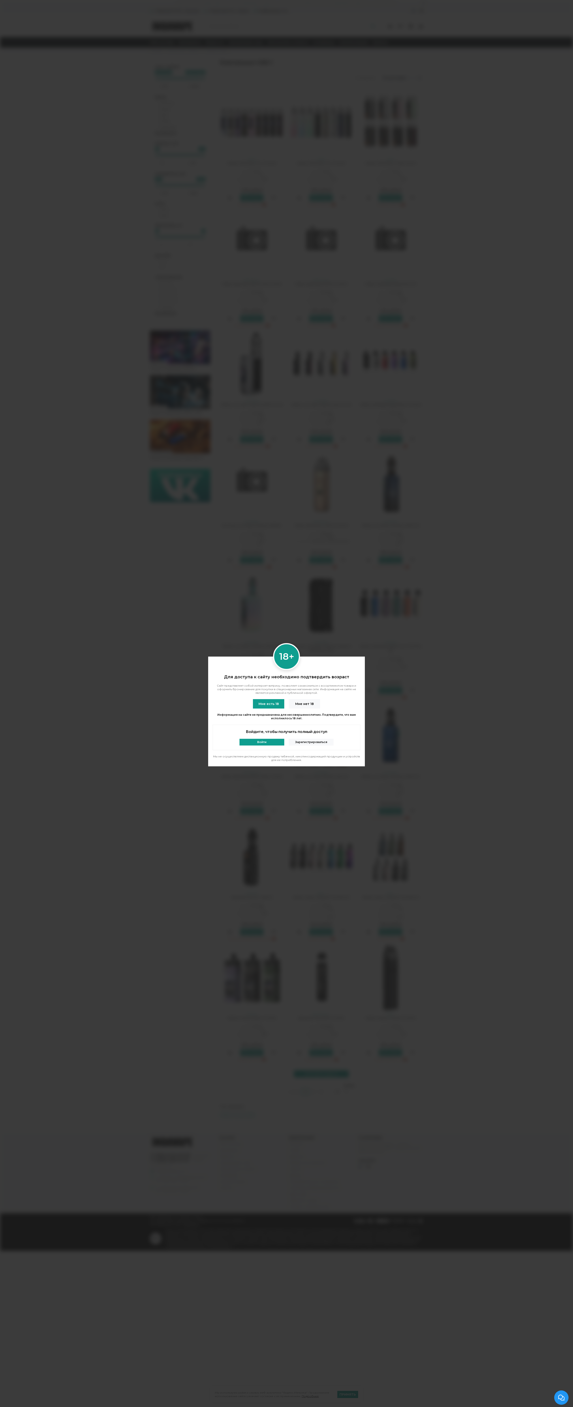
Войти (262, 742)
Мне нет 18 (304, 704)
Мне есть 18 (269, 704)
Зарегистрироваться (311, 742)
